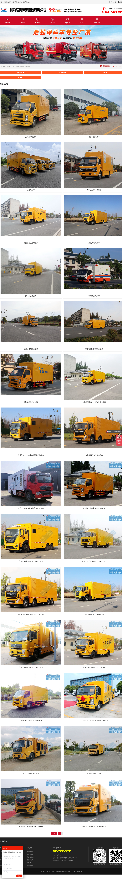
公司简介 (22, 23)
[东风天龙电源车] (31, 271)
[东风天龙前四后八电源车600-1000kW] (31, 589)
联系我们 (97, 23)
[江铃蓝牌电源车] (31, 112)
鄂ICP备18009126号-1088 (66, 860)
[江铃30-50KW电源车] (31, 377)
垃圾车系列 (30, 865)
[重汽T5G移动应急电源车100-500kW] (31, 483)
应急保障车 (30, 857)
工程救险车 (62, 72)
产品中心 (37, 23)
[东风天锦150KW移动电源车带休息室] (31, 430)
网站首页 (113, 2)
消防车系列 (30, 854)
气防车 (20, 77)
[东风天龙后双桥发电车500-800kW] (31, 536)
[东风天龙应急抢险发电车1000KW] (31, 802)
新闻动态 (52, 23)
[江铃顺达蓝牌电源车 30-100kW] (31, 695)
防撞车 (29, 862)
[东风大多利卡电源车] (31, 324)
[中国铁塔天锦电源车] (31, 218)
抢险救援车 (19, 66)
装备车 (105, 72)
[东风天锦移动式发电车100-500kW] (31, 642)
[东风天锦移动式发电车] (31, 748)
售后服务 (82, 23)
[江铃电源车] (31, 165)
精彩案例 (67, 23)
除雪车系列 (30, 860)
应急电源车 (26, 66)
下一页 (70, 833)
